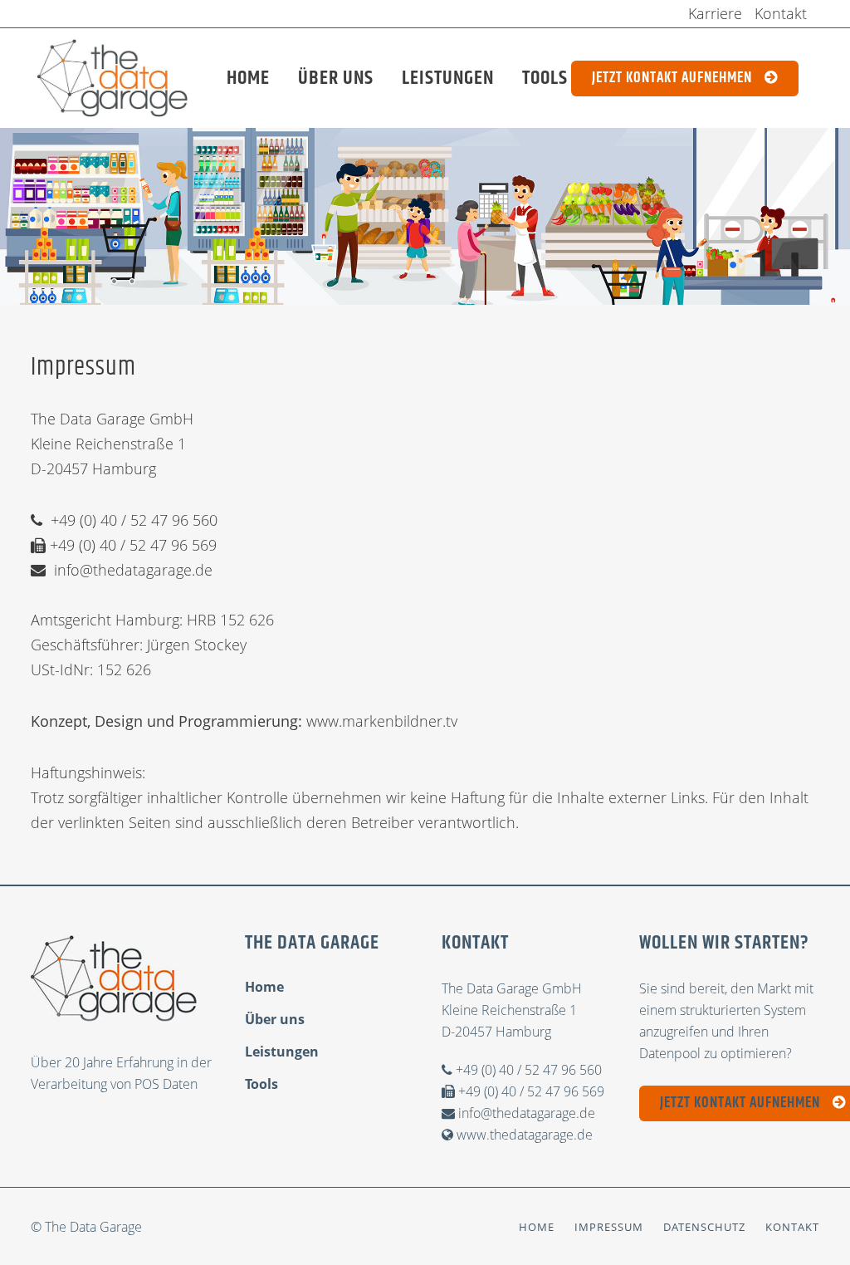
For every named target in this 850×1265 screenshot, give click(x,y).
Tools (261, 1084)
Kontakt (781, 13)
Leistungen (282, 1051)
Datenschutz (704, 1226)
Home (264, 987)
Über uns (275, 1019)
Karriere (715, 13)
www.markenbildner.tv (381, 721)
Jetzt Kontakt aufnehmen (672, 78)
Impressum (608, 1226)
